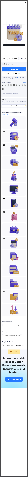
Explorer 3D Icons (21, 345)
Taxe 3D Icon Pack (14, 93)
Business (15, 95)
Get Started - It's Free (14, 379)
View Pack (5, 114)
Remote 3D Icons (9, 345)
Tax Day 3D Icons (19, 325)
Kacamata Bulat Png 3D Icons (12, 335)
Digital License (15, 78)
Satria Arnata (5, 65)
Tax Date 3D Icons (7, 325)
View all (24, 82)
